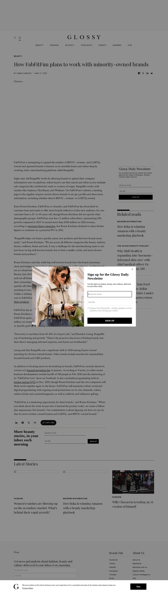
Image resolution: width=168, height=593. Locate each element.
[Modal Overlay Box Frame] (84, 296)
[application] (84, 586)
